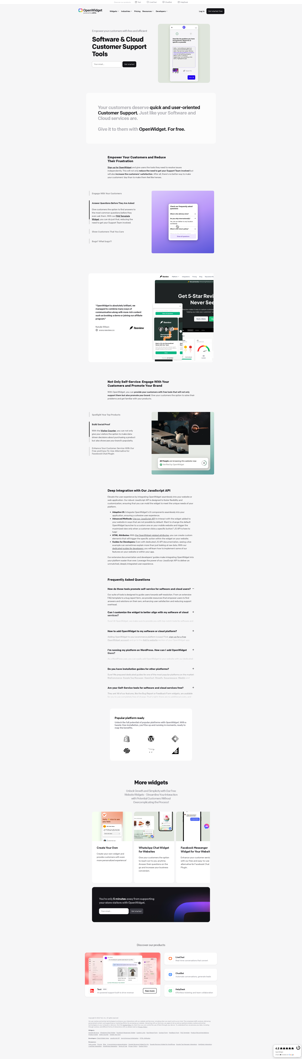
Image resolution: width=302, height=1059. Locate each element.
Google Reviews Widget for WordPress (162, 1044)
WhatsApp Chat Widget (107, 1033)
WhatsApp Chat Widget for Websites (154, 849)
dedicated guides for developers (127, 548)
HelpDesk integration (205, 1044)
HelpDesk (184, 2)
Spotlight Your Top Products (106, 414)
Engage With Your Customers (107, 193)
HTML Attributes (145, 1038)
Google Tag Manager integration (186, 1044)
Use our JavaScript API (144, 518)
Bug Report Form (104, 237)
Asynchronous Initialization (129, 1038)
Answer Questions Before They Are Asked (113, 203)
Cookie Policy (127, 1025)
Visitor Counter (104, 1034)
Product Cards (93, 1034)
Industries (125, 11)
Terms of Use (123, 1046)
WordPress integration (110, 1046)
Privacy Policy (142, 1027)
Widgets (113, 11)
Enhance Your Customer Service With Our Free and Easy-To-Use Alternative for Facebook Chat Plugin (113, 435)
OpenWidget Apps (103, 1038)
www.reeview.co (106, 330)
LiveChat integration (95, 1046)
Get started (129, 64)
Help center (92, 1044)
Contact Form (163, 1033)
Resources (147, 11)
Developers (161, 11)
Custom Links (140, 1033)
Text (139, 2)
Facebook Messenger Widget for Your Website (196, 849)
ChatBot (168, 2)
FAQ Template (185, 1033)
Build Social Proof (101, 424)
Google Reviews (93, 1033)
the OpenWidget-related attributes (152, 535)
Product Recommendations (200, 1033)
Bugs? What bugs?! (102, 224)
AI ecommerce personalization (117, 1044)
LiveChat (153, 2)
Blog (104, 1044)
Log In (202, 11)
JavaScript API (115, 1038)
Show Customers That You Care (108, 212)
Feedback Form (174, 1033)
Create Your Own (107, 847)
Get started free (215, 11)
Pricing (137, 11)
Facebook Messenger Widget (125, 1033)
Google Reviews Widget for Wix (138, 1044)
